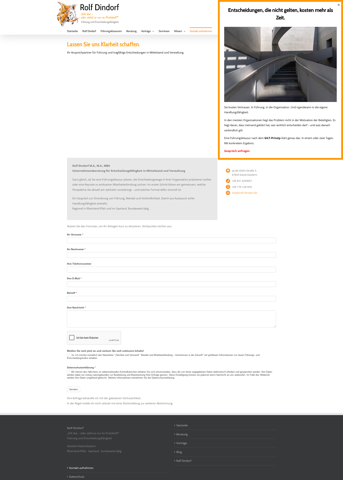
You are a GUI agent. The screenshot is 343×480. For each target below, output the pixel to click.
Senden (73, 389)
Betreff (72, 292)
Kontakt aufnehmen (81, 468)
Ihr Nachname (76, 249)
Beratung (182, 434)
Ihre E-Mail (74, 278)
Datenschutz (76, 476)
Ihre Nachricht (76, 307)
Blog (179, 452)
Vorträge (181, 443)
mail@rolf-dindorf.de (244, 192)
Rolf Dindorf (183, 460)
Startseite (182, 425)
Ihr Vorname (75, 234)
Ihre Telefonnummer (79, 263)
